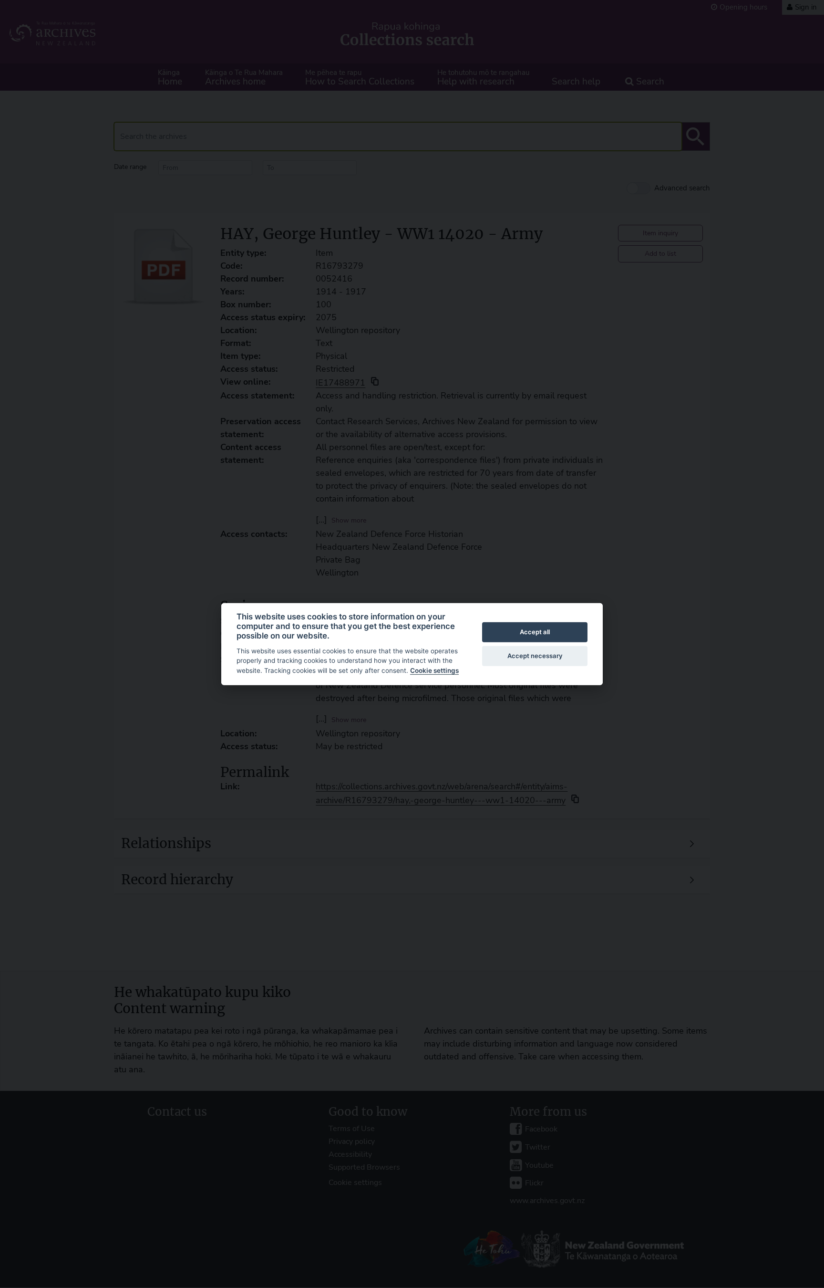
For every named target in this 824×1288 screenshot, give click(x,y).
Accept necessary (535, 656)
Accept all (535, 632)
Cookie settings (434, 670)
